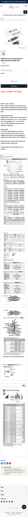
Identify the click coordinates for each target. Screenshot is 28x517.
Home (2, 18)
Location (13, 512)
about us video (19, 512)
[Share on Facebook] (2, 463)
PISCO (3, 63)
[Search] (25, 12)
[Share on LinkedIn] (7, 463)
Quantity (3, 73)
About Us (7, 512)
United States (13, 507)
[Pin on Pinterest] (10, 463)
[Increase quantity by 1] (13, 76)
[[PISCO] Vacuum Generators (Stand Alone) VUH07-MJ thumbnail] (3, 53)
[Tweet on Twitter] (4, 463)
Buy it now (14, 86)
